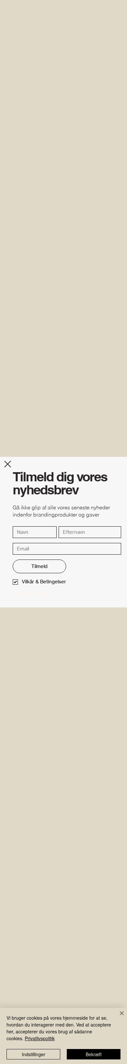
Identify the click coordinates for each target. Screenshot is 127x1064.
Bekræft (94, 1054)
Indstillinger (33, 1054)
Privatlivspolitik (40, 1038)
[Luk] (118, 1017)
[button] (8, 464)
